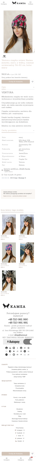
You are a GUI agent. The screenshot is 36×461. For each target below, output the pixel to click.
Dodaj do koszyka (16, 82)
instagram (19, 430)
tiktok (19, 435)
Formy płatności (19, 400)
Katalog (20, 411)
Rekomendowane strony (19, 390)
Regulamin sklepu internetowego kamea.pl (19, 367)
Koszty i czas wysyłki (20, 397)
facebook (19, 433)
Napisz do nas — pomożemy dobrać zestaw (15, 196)
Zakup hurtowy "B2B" (20, 376)
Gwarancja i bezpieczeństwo (20, 421)
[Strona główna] (14, 306)
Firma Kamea (19, 428)
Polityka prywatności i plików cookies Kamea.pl (19, 372)
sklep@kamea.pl (20, 335)
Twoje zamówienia (19, 383)
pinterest (19, 438)
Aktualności (19, 409)
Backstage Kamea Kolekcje (19, 418)
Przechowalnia (20, 388)
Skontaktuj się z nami (20, 414)
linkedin (20, 441)
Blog (19, 416)
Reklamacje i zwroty (19, 402)
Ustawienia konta (19, 386)
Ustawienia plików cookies (19, 369)
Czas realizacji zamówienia (19, 374)
